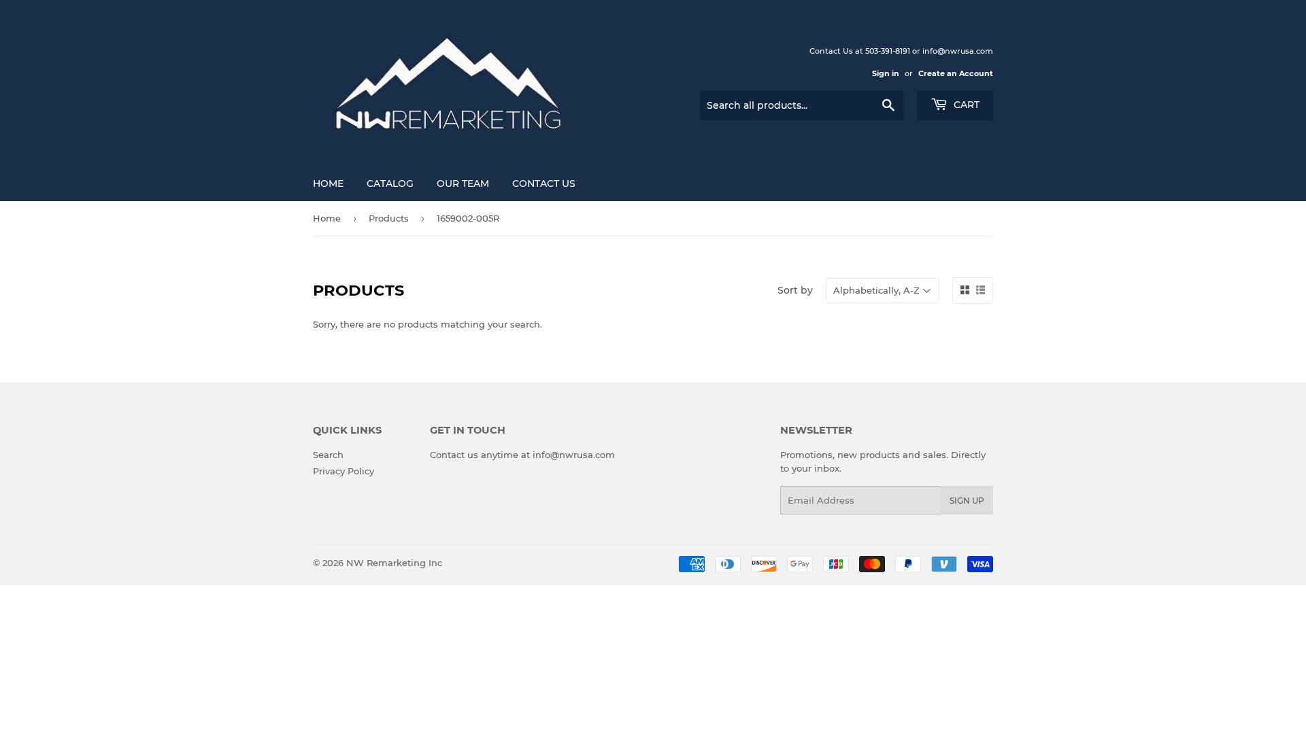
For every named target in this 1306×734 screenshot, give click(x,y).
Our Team (463, 183)
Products (389, 218)
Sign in (885, 73)
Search (328, 454)
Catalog (390, 183)
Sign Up (967, 500)
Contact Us (543, 183)
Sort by (795, 290)
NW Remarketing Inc (394, 562)
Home (328, 183)
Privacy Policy (343, 471)
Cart (965, 105)
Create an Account (955, 73)
